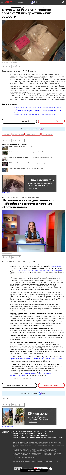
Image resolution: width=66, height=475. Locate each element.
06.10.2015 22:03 (6, 7)
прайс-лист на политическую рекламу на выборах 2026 (28, 437)
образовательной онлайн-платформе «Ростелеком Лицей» (40, 270)
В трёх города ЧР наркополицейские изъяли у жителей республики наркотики (30, 152)
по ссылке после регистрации (21, 358)
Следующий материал (34, 470)
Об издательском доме (25, 431)
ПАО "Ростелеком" (7, 253)
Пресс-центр (37, 431)
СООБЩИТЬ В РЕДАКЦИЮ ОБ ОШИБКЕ (53, 437)
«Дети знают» (57, 266)
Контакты (15, 431)
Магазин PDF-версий (47, 431)
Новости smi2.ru (7, 192)
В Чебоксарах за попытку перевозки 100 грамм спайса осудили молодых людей (30, 157)
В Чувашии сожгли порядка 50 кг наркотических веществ (34, 114)
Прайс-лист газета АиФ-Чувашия (39, 435)
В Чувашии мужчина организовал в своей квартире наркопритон (26, 168)
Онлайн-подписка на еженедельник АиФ (24, 433)
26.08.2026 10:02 (6, 197)
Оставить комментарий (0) (51, 121)
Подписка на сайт (41, 433)
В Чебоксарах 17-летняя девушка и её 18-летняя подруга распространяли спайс (30, 162)
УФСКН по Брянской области (9, 62)
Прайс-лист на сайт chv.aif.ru (21, 435)
